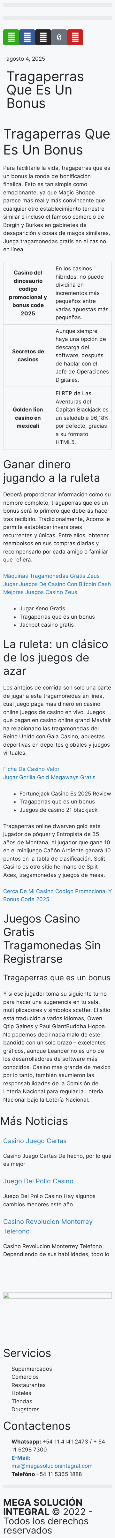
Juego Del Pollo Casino (38, 1181)
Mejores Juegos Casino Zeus (40, 592)
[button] (57, 5)
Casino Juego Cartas (34, 1141)
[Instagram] (43, 37)
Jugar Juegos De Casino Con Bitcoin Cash (57, 584)
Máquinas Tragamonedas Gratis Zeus (51, 576)
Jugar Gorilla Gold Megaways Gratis (49, 777)
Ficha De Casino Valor (31, 769)
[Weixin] (11, 37)
